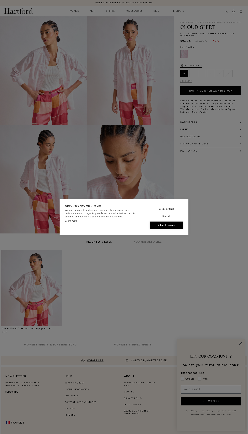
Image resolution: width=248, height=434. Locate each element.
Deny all (166, 216)
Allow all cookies (166, 225)
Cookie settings (166, 209)
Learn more (71, 221)
